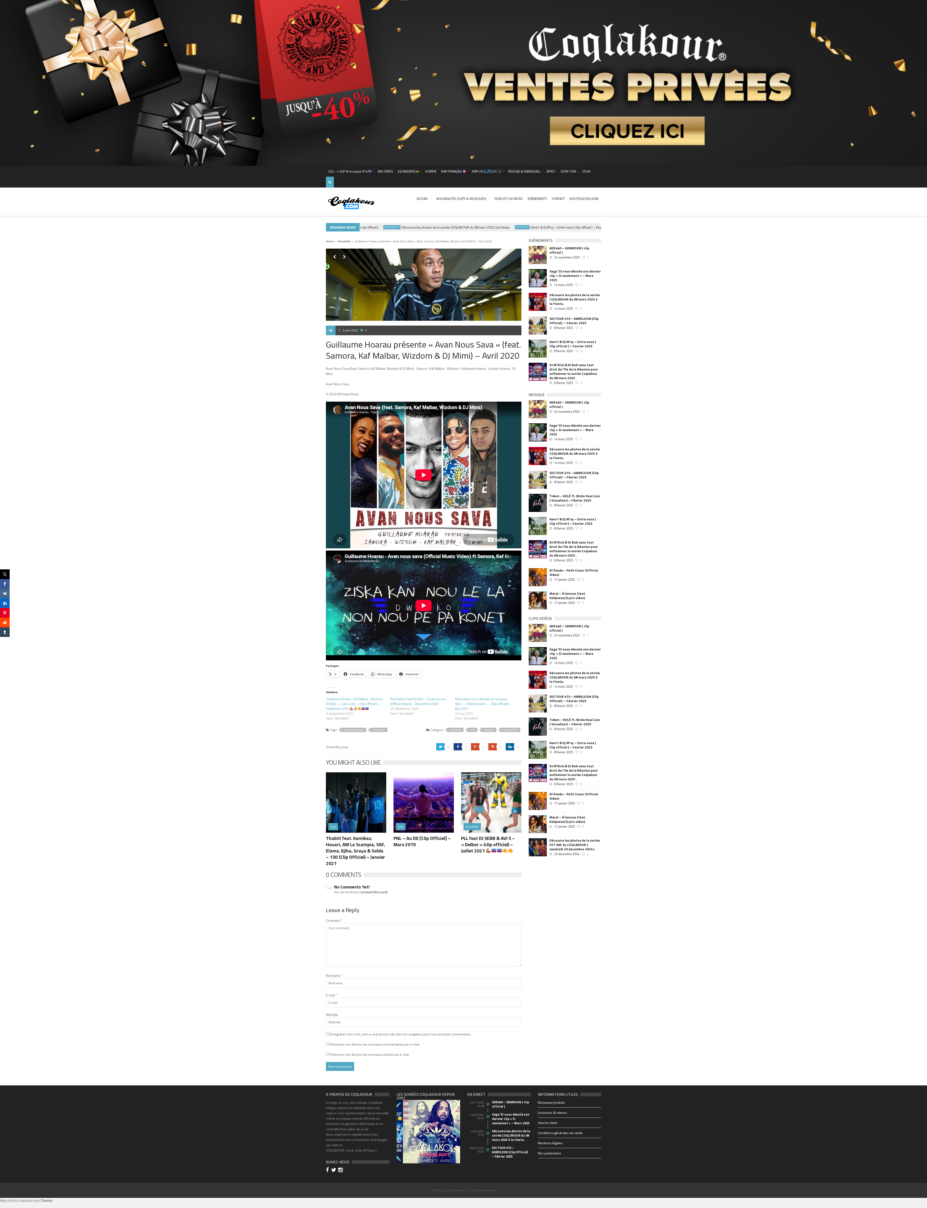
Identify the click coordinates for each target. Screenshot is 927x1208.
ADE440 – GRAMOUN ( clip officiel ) (569, 250)
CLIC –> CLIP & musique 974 (348, 171)
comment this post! (374, 891)
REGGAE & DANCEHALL (524, 171)
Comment (334, 920)
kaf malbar (379, 730)
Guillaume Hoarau (354, 730)
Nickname (334, 975)
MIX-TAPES (385, 171)
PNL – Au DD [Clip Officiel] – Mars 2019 (422, 841)
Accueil (422, 198)
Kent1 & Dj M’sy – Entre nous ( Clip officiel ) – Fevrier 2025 (538, 227)
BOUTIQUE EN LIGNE (584, 198)
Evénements (537, 198)
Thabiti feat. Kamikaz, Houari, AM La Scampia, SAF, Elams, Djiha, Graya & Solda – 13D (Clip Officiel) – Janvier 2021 (355, 850)
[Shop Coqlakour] (463, 82)
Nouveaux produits (551, 1102)
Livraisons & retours (552, 1112)
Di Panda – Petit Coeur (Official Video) (573, 572)
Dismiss (47, 1200)
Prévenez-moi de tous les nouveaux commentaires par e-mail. (375, 1044)
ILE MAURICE (406, 171)
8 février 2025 (563, 327)
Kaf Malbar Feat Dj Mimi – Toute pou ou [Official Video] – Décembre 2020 (418, 701)
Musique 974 (510, 730)
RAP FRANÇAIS (451, 171)
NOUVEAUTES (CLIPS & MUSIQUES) (461, 198)
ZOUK (586, 171)
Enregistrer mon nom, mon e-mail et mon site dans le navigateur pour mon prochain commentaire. (400, 1034)
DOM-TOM (568, 171)
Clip (473, 730)
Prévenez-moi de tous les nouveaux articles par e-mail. (369, 1054)
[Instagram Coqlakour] (341, 1170)
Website (332, 1014)
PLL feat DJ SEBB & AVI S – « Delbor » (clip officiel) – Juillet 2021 (488, 844)
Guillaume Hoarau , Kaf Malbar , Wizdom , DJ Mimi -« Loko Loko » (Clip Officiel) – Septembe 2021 (355, 703)
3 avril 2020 (350, 330)
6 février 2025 (563, 382)
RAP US (477, 171)
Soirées (589, 227)
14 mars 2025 (563, 284)
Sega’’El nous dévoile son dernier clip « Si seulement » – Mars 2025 (575, 275)
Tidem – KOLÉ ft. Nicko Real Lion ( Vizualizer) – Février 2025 (574, 498)
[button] (400, 1136)
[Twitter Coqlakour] (334, 1170)
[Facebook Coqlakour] (328, 1170)
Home (330, 241)
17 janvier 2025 (564, 579)
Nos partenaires (549, 1153)
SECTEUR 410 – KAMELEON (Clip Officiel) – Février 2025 (574, 320)
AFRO (551, 171)
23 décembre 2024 (566, 854)
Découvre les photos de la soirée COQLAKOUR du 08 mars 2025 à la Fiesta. (420, 227)
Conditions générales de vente (560, 1132)
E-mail (331, 995)
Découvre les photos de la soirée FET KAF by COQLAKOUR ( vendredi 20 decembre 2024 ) (574, 844)
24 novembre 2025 (567, 257)
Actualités (487, 227)
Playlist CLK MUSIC (509, 198)
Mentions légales (550, 1142)
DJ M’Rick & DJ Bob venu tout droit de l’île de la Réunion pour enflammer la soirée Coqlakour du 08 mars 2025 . (573, 371)
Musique (489, 730)
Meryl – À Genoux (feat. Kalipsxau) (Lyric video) (567, 595)
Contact (558, 198)
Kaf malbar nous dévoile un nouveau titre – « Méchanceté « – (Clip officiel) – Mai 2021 (483, 703)
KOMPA (430, 171)
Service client (547, 1122)
